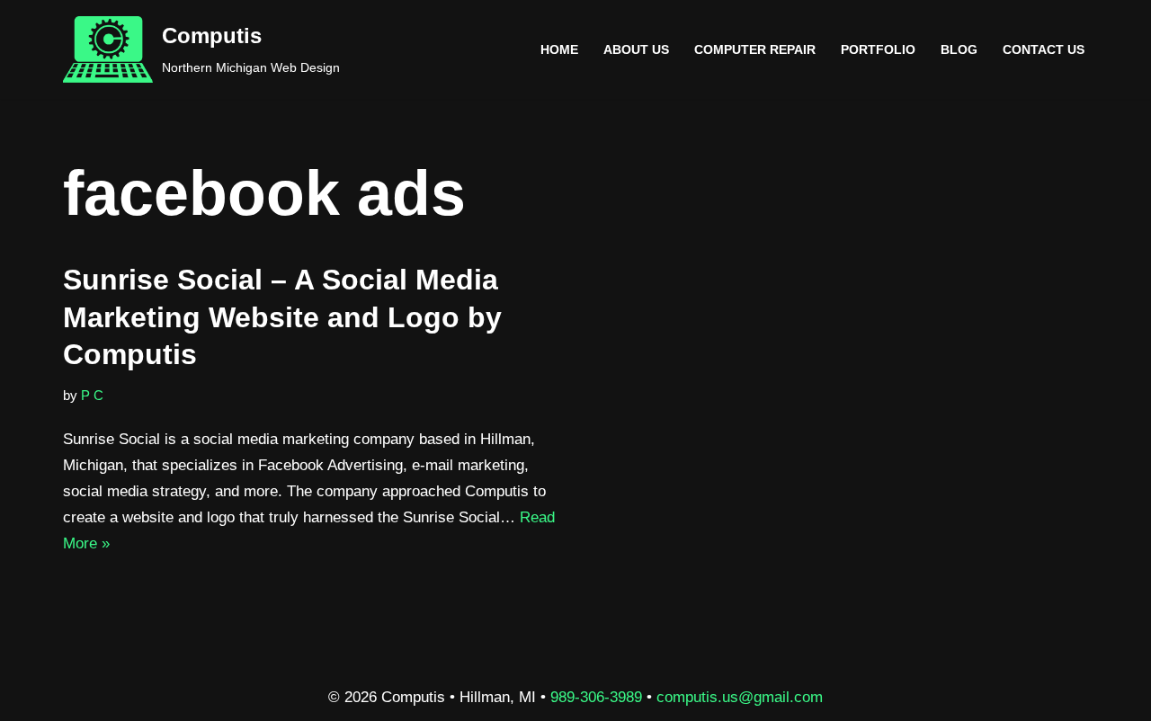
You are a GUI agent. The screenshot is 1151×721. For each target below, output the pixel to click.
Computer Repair (755, 50)
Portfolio (878, 50)
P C (92, 395)
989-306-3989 (596, 697)
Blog (959, 50)
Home (559, 50)
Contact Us (1043, 50)
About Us (636, 50)
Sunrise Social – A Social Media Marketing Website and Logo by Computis (282, 316)
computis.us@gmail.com (739, 697)
